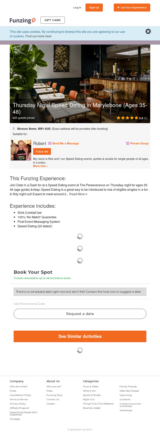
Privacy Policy (18, 403)
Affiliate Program (19, 407)
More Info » (40, 166)
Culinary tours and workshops (130, 404)
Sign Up (94, 7)
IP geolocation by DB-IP (80, 429)
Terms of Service (19, 399)
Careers (50, 403)
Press (49, 390)
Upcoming (126, 395)
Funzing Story (54, 395)
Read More (77, 194)
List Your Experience (133, 7)
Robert (39, 143)
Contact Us (52, 399)
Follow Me (42, 151)
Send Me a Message (65, 143)
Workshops (126, 410)
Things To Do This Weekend (98, 403)
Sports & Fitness (91, 395)
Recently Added (91, 407)
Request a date (80, 314)
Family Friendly (128, 386)
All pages (15, 418)
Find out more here (38, 36)
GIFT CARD (52, 20)
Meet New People (129, 390)
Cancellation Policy (20, 395)
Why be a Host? (19, 386)
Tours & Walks (90, 386)
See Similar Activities (80, 336)
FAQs (13, 390)
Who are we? (53, 386)
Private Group (139, 143)
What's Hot (89, 390)
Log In (77, 7)
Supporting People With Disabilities (23, 413)
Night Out (89, 399)
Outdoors (125, 399)
